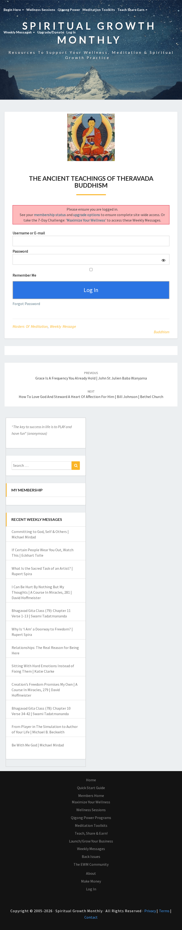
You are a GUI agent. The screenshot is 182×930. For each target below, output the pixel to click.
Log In (71, 32)
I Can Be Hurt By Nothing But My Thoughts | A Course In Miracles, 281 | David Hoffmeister (42, 592)
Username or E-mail (29, 233)
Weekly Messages (18, 32)
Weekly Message (63, 326)
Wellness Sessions (40, 10)
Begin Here (13, 10)
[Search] (76, 465)
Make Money (91, 881)
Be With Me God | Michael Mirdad (38, 745)
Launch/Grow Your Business (91, 841)
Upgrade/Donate (50, 32)
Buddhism (161, 331)
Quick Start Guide (91, 787)
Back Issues (91, 856)
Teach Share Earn (131, 10)
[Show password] (162, 259)
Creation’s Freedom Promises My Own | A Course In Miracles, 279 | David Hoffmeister (44, 690)
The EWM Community (91, 864)
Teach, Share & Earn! (91, 833)
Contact (91, 917)
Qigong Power (69, 10)
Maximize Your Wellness (91, 802)
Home (91, 779)
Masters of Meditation (30, 326)
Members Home (91, 795)
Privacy (150, 910)
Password (20, 251)
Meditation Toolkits (98, 10)
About (91, 873)
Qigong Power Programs (91, 817)
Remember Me (24, 275)
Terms (164, 910)
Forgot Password (26, 303)
